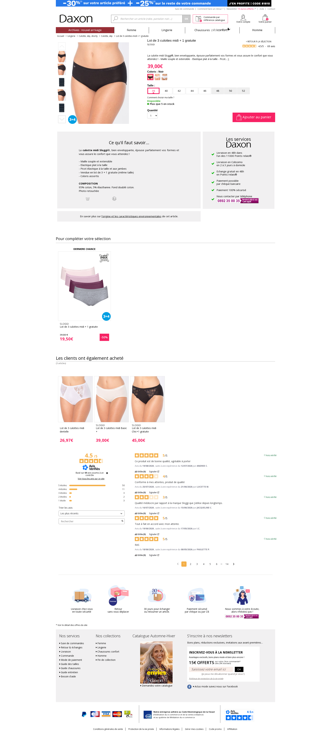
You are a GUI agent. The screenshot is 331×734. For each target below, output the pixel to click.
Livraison (66, 651)
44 (192, 90)
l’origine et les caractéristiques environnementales (131, 216)
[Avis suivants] (234, 564)
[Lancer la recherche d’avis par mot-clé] (122, 521)
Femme (131, 30)
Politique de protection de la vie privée (206, 678)
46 (204, 90)
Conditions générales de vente (108, 729)
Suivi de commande (184, 8)
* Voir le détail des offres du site (71, 625)
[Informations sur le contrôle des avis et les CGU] (107, 473)
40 (166, 90)
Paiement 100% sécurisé (231, 190)
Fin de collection (106, 660)
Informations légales (169, 729)
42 (179, 90)
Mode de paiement (71, 660)
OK (239, 669)
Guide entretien (69, 672)
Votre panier (265, 21)
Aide (262, 8)
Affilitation (232, 729)
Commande (67, 656)
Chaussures (212, 30)
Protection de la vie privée (141, 729)
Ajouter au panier (256, 117)
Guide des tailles (70, 664)
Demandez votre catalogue (157, 685)
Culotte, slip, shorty (88, 36)
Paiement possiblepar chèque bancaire (228, 182)
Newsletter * (241, 8)
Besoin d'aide (68, 676)
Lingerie (167, 30)
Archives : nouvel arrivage (85, 30)
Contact (271, 8)
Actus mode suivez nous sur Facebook (216, 686)
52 (243, 90)
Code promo (215, 729)
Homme (257, 30)
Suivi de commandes (72, 643)
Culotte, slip (107, 36)
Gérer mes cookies (194, 729)
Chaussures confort (108, 651)
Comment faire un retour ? (210, 8)
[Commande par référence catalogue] (198, 18)
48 (217, 90)
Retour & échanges (71, 647)
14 (226, 564)
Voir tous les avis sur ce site (91, 479)
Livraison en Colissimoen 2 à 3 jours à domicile (231, 163)
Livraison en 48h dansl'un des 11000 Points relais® (234, 154)
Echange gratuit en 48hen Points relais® (230, 173)
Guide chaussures (71, 668)
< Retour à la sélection (258, 41)
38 (153, 90)
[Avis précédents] (178, 564)
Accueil (60, 36)
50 (230, 90)
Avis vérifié (271, 455)
